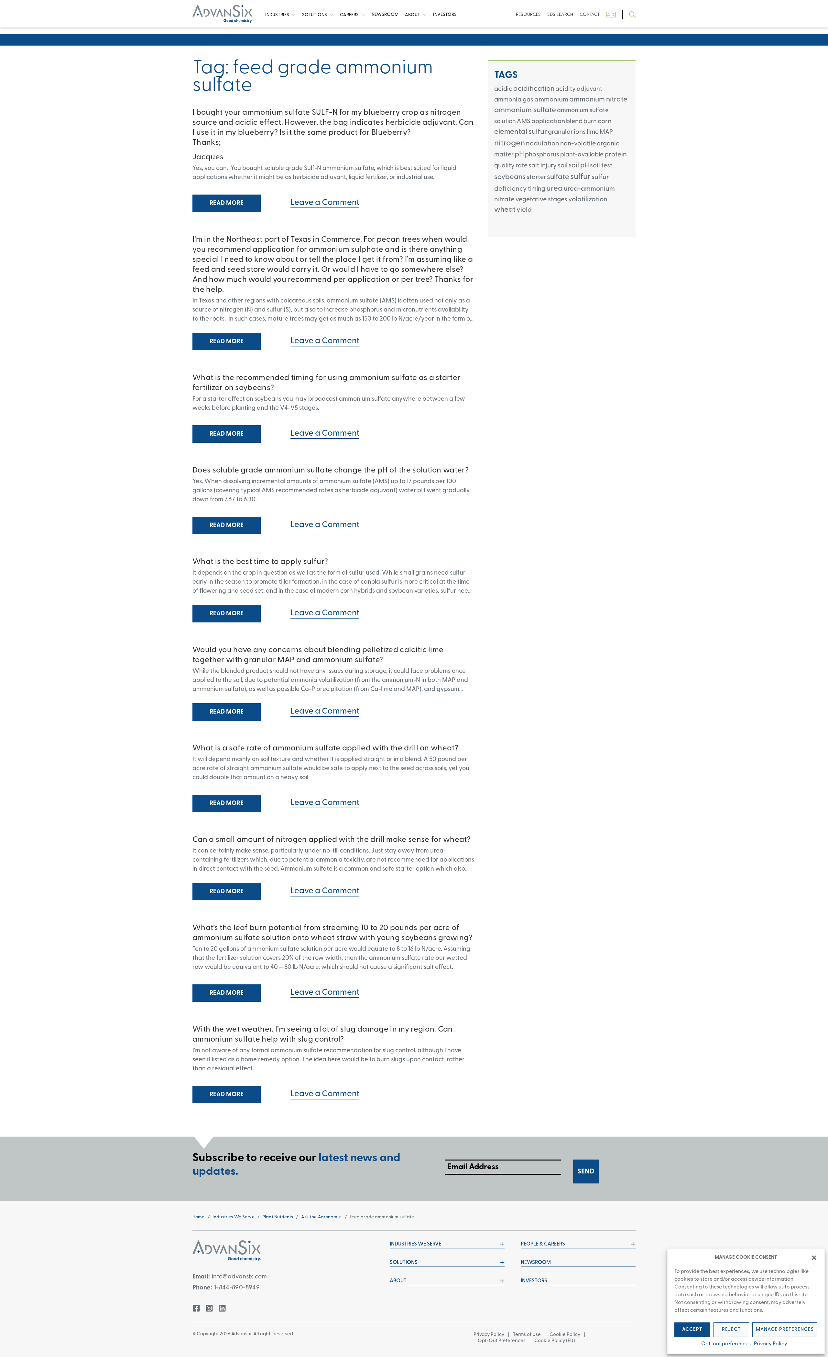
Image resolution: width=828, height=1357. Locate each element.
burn (590, 122)
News (385, 14)
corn (605, 121)
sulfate (558, 177)
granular (560, 132)
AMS (523, 121)
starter (536, 177)
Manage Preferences (785, 1329)
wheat (505, 210)
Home (198, 1217)
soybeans (510, 177)
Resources (528, 14)
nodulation (542, 144)
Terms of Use (527, 1334)
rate (522, 166)
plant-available (582, 155)
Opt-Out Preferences (502, 1341)
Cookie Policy (565, 1334)
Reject (731, 1329)
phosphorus (542, 155)
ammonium (551, 99)
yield (524, 210)
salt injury (542, 166)
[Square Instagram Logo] (209, 1308)
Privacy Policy (770, 1344)
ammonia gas (513, 100)
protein (616, 154)
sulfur (580, 177)
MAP (606, 132)
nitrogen (509, 143)
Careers (350, 14)
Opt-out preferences (726, 1344)
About (413, 14)
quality (504, 166)
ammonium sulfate (525, 110)
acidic (503, 89)
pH (519, 154)
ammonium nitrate (598, 99)
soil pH (579, 165)
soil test (601, 166)
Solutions (315, 14)
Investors (445, 14)
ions (580, 132)
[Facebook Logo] (196, 1308)
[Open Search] (632, 14)
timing (536, 189)
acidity (565, 89)
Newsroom (536, 1262)
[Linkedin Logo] (222, 1308)
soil (563, 165)
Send (585, 1171)
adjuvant (589, 89)
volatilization (587, 199)
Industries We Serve (233, 1217)
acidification (533, 89)
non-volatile (578, 144)
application (548, 121)
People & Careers (543, 1244)
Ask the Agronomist (321, 1217)
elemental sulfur (520, 132)
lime (593, 132)
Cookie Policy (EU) (554, 1341)
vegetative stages (541, 199)
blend (574, 121)
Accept (692, 1329)
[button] (814, 1258)
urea (554, 189)
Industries (277, 14)
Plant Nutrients (277, 1217)
